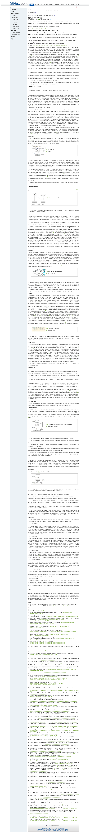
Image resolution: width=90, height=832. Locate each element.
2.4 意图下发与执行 (15, 26)
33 (57, 238)
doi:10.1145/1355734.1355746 (71, 666)
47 (69, 315)
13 (77, 99)
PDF (78, 7)
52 (49, 353)
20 (62, 132)
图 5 (28, 417)
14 (44, 102)
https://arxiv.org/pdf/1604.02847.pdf (48, 801)
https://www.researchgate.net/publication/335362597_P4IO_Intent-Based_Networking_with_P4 (56, 717)
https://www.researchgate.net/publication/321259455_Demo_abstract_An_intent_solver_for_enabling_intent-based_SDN (53, 631)
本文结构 (12, 11)
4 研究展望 (12, 36)
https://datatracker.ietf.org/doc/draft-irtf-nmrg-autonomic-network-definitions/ (44, 654)
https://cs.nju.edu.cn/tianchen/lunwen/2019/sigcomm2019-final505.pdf (43, 705)
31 (39, 236)
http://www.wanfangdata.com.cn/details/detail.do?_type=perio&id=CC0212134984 (45, 750)
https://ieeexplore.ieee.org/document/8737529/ (70, 793)
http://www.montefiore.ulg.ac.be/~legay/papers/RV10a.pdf (58, 740)
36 (33, 280)
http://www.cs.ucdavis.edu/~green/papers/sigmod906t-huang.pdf (67, 753)
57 (34, 375)
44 (34, 315)
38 (38, 283)
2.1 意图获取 (14, 21)
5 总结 (11, 38)
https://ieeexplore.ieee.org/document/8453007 (62, 605)
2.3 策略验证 (14, 24)
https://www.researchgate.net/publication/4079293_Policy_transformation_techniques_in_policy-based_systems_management (54, 722)
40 (33, 306)
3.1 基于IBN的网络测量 (16, 32)
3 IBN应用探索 (13, 30)
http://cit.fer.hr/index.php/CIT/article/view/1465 (50, 676)
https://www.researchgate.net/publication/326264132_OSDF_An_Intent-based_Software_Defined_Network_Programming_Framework (43, 650)
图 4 (65, 321)
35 (30, 260)
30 (64, 233)
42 (69, 310)
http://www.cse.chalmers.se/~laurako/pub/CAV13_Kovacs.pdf (57, 744)
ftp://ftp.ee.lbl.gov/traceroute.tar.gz (43, 610)
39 (38, 301)
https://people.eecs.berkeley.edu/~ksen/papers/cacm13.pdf (41, 746)
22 (31, 133)
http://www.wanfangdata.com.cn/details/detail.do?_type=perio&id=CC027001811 (45, 715)
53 (77, 354)
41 (47, 307)
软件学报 (12, 7)
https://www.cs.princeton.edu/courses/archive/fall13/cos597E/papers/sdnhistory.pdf (62, 616)
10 (50, 61)
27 (62, 230)
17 (64, 115)
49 (70, 318)
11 (57, 76)
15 (32, 105)
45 (40, 315)
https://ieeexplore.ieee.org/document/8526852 (64, 763)
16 (72, 112)
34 (63, 258)
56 (70, 359)
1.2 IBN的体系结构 (15, 17)
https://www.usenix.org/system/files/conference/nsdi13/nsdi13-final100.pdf (44, 735)
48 (72, 315)
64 (65, 561)
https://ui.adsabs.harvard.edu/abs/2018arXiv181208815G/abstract (42, 738)
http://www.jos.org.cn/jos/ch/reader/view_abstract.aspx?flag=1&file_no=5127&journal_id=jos (47, 808)
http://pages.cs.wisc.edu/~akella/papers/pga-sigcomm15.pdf (62, 708)
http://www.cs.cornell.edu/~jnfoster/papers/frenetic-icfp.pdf (41, 696)
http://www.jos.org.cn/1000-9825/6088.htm (45, 15)
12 (41, 99)
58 (33, 379)
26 (47, 176)
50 (78, 347)
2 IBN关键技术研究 (14, 19)
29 (53, 232)
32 (50, 238)
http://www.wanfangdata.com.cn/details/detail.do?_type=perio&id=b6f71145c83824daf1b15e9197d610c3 (50, 710)
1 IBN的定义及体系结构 (14, 13)
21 (77, 132)
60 (69, 390)
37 (64, 282)
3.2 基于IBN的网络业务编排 (17, 34)
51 (53, 351)
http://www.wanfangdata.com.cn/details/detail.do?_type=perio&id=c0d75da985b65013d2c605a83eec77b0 (50, 756)
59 (33, 387)
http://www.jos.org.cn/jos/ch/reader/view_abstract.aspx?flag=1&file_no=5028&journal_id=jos (47, 700)
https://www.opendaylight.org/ (49, 671)
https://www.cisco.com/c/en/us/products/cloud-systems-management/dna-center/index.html (49, 678)
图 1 (31, 140)
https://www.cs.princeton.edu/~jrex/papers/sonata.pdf (67, 766)
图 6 (39, 471)
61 (77, 392)
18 (70, 115)
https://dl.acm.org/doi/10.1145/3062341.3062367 (39, 779)
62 (33, 395)
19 (59, 117)
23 (41, 172)
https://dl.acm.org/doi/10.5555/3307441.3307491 (39, 786)
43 (29, 315)
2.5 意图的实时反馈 (15, 28)
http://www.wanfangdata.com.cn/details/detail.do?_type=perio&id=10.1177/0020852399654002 (60, 663)
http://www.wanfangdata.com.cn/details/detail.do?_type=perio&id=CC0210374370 (47, 789)
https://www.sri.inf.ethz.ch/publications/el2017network (56, 782)
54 (32, 356)
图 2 (77, 189)
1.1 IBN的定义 (14, 15)
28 (37, 232)
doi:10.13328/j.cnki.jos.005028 (71, 700)
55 (54, 358)
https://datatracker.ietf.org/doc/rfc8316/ (48, 660)
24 (63, 173)
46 (49, 315)
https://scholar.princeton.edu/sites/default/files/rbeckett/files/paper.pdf (51, 804)
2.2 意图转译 (14, 22)
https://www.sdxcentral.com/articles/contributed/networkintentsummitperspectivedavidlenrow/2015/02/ (49, 642)
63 (57, 411)
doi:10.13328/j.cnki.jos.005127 (71, 808)
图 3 (61, 265)
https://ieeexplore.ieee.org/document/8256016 (39, 812)
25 (46, 175)
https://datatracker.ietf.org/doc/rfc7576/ (37, 657)
